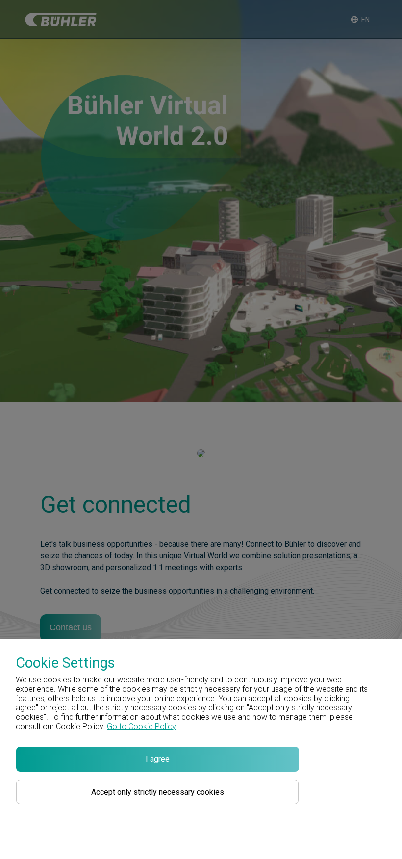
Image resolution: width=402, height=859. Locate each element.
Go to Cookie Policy (141, 726)
